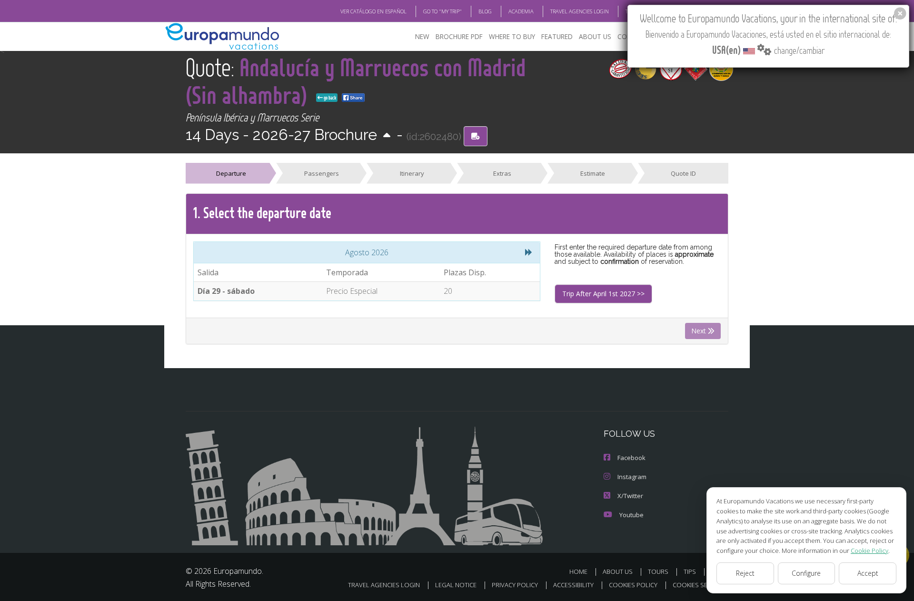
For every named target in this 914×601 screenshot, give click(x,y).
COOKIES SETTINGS (700, 585)
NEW (422, 36)
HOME (578, 571)
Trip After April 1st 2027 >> (603, 293)
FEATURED (557, 36)
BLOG (485, 11)
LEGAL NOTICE (456, 585)
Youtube (631, 515)
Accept (867, 573)
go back (329, 97)
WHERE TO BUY (512, 36)
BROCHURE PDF (459, 36)
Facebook (631, 457)
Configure (806, 573)
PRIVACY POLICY (515, 585)
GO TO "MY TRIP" (442, 11)
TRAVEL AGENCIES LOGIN (579, 11)
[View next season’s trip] (386, 136)
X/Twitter (630, 495)
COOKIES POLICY (633, 585)
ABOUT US (595, 36)
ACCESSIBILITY (573, 585)
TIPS (690, 571)
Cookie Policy (869, 550)
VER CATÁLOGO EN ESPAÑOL (373, 11)
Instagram (631, 476)
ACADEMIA (521, 11)
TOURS (658, 571)
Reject (745, 573)
